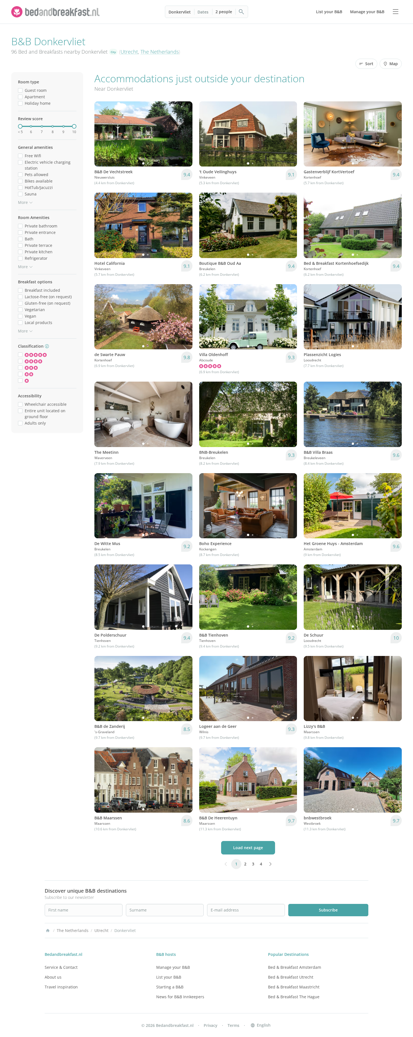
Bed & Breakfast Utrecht (290, 977)
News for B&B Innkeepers (180, 996)
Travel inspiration (61, 987)
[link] (56, 12)
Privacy (210, 1025)
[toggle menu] (396, 12)
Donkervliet (180, 12)
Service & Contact (61, 967)
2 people (223, 11)
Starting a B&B (169, 987)
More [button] (23, 202)
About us (53, 977)
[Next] (185, 134)
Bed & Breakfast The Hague (293, 996)
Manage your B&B (173, 967)
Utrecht (129, 51)
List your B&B (168, 977)
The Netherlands (159, 51)
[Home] (48, 931)
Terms (233, 1025)
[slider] (20, 126)
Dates (203, 12)
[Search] (241, 12)
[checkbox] (20, 90)
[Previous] (102, 134)
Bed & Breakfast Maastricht (293, 987)
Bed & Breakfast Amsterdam (294, 967)
